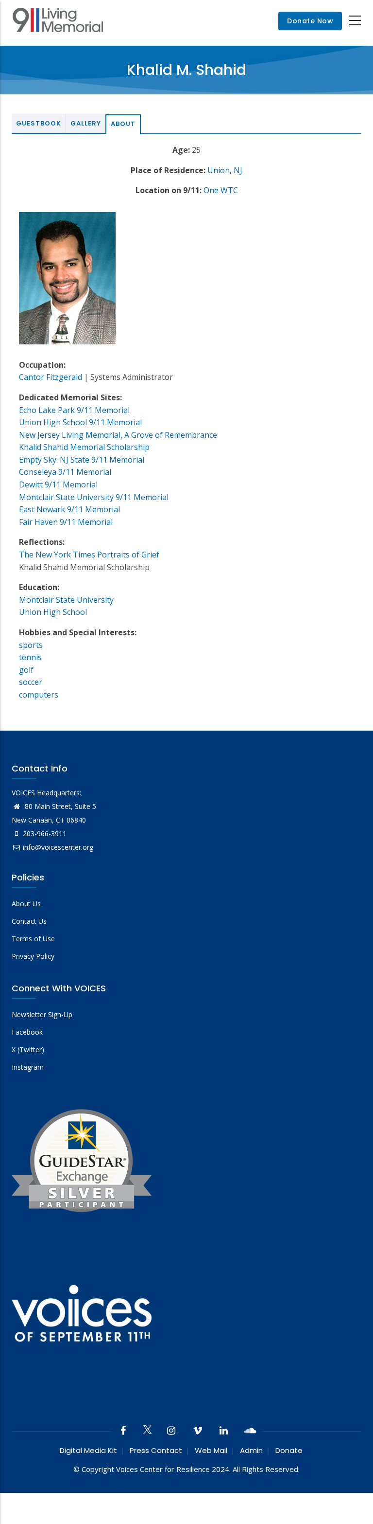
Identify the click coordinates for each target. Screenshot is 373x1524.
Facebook (27, 1032)
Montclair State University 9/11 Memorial (94, 497)
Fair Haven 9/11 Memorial (66, 522)
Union (218, 170)
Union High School (53, 612)
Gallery (85, 123)
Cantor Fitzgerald (50, 377)
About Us (26, 903)
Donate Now (310, 21)
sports (31, 645)
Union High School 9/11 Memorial (80, 422)
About (123, 123)
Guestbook (38, 123)
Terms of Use (33, 938)
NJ (238, 170)
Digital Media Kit (88, 1450)
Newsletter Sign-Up (42, 1014)
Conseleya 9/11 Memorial (65, 471)
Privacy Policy (33, 956)
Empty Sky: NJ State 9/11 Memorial (81, 459)
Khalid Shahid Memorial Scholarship (84, 447)
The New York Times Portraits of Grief (89, 554)
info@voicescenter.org (58, 847)
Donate (289, 1450)
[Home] (58, 21)
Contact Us (29, 921)
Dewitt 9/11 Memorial (58, 484)
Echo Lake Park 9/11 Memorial (74, 410)
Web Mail (211, 1450)
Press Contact (156, 1450)
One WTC (220, 190)
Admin (251, 1450)
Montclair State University (66, 599)
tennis (30, 657)
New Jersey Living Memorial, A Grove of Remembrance (118, 435)
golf (26, 669)
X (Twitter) (28, 1049)
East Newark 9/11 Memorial (69, 509)
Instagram (28, 1067)
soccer (30, 682)
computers (38, 694)
